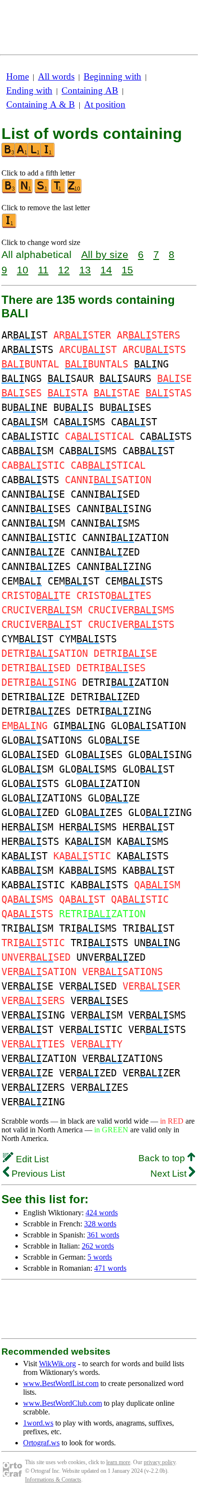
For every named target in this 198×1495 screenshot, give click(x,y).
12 (64, 269)
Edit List (31, 1159)
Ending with (29, 90)
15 (127, 269)
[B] (9, 191)
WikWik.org (57, 1363)
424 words (102, 1213)
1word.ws (38, 1423)
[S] (42, 191)
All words (56, 76)
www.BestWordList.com (61, 1383)
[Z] (75, 191)
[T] (58, 191)
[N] (26, 191)
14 (106, 269)
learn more (118, 1462)
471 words (110, 1268)
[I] (9, 226)
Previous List (37, 1174)
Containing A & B (40, 104)
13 (85, 269)
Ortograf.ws (41, 1443)
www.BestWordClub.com (62, 1403)
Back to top (162, 1158)
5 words (99, 1257)
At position (104, 104)
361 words (103, 1235)
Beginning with (112, 76)
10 (22, 269)
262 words (98, 1246)
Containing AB (90, 90)
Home (17, 76)
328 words (100, 1224)
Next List (169, 1174)
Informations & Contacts (53, 1479)
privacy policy (159, 1462)
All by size (104, 254)
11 (43, 269)
